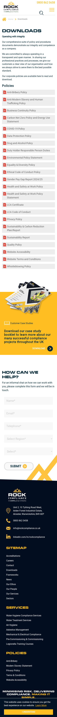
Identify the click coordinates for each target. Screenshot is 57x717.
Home (10, 19)
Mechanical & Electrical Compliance (23, 634)
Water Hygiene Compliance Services (23, 615)
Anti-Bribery (11, 661)
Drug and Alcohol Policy (20, 143)
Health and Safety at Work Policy (25, 186)
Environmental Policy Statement (24, 157)
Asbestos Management (17, 629)
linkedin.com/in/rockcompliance (29, 537)
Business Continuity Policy (21, 110)
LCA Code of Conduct (19, 212)
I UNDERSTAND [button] (28, 712)
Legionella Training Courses (19, 644)
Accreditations (13, 556)
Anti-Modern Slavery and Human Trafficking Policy (25, 101)
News (9, 579)
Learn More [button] (40, 705)
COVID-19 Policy (16, 128)
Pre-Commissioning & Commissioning (24, 639)
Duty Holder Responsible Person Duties (28, 150)
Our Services (12, 593)
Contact (10, 565)
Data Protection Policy (19, 135)
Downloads (11, 570)
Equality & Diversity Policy (21, 164)
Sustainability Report (18, 237)
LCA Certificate (15, 204)
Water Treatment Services (18, 620)
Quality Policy (14, 244)
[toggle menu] (51, 10)
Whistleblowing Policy (19, 266)
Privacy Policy (14, 219)
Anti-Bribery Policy (17, 92)
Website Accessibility (18, 251)
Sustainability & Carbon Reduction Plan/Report (25, 228)
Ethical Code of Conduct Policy (23, 172)
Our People (11, 589)
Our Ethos (11, 584)
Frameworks (12, 574)
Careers (10, 560)
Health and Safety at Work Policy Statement (25, 195)
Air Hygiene (11, 625)
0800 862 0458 (46, 2)
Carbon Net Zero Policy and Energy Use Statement (28, 119)
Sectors (10, 598)
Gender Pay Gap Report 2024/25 (24, 179)
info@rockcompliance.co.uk (26, 528)
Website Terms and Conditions (24, 259)
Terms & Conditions (15, 675)
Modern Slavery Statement (19, 665)
